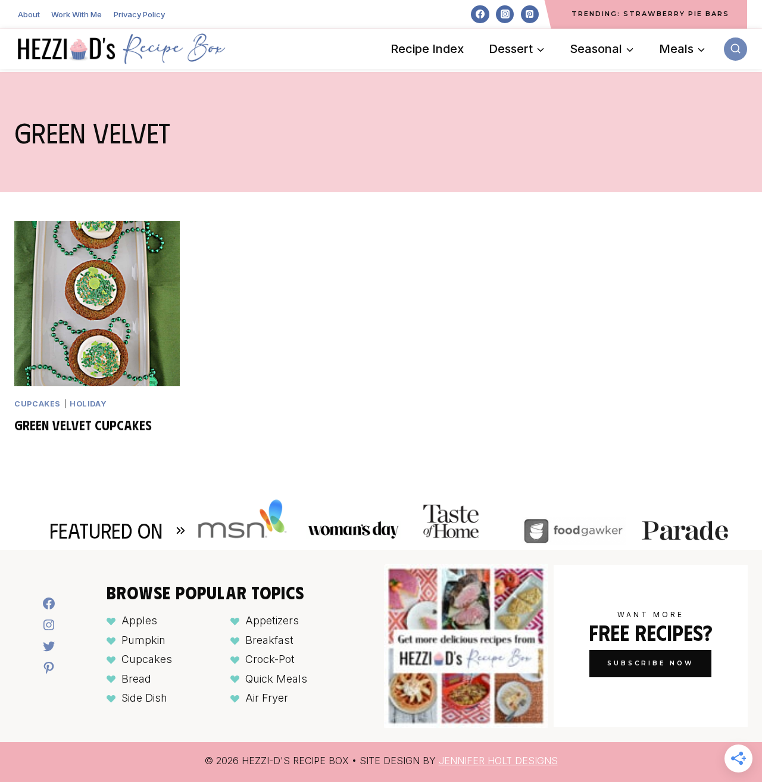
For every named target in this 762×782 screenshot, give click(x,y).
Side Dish (144, 698)
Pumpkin (143, 640)
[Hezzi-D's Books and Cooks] (121, 48)
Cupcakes (37, 403)
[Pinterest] (530, 14)
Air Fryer (266, 698)
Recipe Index (427, 49)
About (29, 14)
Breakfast (269, 640)
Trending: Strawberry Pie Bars (650, 14)
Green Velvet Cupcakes (83, 425)
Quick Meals (276, 678)
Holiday (88, 403)
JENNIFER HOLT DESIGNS (498, 761)
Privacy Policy (139, 14)
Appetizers (272, 620)
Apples (139, 620)
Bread (136, 678)
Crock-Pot (270, 659)
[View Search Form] (735, 49)
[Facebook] (480, 14)
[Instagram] (505, 14)
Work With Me (76, 14)
